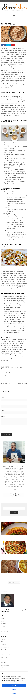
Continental (3, 644)
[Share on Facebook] (3, 45)
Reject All (14, 693)
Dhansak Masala (7, 383)
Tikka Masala (21, 383)
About (2, 618)
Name (2, 397)
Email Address (4, 403)
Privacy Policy (4, 629)
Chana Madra (4, 659)
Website (3, 410)
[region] (14, 684)
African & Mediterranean (6, 649)
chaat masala (8, 375)
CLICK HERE (5, 367)
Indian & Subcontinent (5, 647)
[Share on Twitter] (8, 45)
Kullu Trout (3, 662)
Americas (3, 639)
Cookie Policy (4, 623)
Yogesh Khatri (7, 372)
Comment (3, 416)
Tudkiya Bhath (4, 657)
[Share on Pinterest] (13, 45)
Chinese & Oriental (5, 641)
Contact (2, 621)
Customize (14, 689)
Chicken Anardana (5, 665)
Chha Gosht (3, 667)
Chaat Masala (5, 339)
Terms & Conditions (5, 631)
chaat (4, 375)
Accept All (14, 685)
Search (14, 512)
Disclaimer (3, 626)
